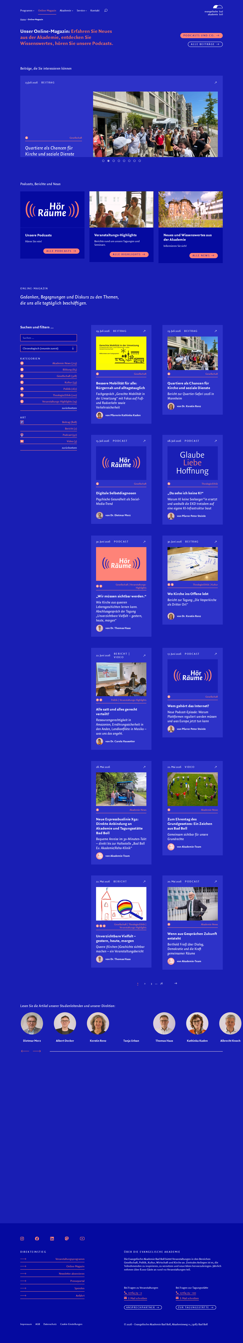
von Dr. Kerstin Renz (189, 451)
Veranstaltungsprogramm (70, 1259)
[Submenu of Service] (86, 10)
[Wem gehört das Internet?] (216, 698)
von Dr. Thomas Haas (117, 673)
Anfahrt (80, 1295)
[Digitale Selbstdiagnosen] (216, 82)
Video (119, 702)
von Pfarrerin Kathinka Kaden (123, 460)
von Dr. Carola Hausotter (120, 786)
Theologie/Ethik (210, 528)
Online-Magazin (75, 1266)
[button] (112, 10)
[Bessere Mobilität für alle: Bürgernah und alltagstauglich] (145, 376)
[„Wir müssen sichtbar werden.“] (145, 586)
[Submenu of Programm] (33, 10)
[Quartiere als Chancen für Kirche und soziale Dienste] (216, 376)
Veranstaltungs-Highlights (138, 631)
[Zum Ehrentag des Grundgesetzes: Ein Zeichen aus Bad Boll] (216, 811)
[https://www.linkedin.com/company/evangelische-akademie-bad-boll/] (52, 1238)
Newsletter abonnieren (72, 1273)
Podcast (48, 82)
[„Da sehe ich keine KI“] (216, 485)
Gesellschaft (76, 144)
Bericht (121, 698)
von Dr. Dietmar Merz (47, 191)
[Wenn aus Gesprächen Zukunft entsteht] (216, 926)
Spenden (80, 1288)
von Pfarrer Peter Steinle (191, 560)
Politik (114, 744)
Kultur (214, 629)
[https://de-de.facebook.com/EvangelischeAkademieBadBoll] (37, 1238)
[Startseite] (214, 6)
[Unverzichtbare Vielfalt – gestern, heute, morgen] (145, 926)
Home (23, 19)
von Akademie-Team (117, 900)
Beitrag (120, 376)
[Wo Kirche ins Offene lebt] (216, 586)
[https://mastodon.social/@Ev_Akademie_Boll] (67, 1238)
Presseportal (77, 1281)
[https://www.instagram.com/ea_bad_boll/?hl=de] (22, 1238)
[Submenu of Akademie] (72, 10)
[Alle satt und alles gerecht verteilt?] (145, 700)
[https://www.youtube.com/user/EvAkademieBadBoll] (82, 1238)
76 (161, 1028)
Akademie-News (138, 854)
